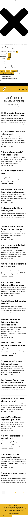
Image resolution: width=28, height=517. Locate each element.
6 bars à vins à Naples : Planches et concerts (13, 474)
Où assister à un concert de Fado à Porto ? (13, 172)
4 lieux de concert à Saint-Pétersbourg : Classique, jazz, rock (13, 283)
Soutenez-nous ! (6, 505)
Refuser (8, 71)
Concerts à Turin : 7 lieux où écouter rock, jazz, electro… (11, 418)
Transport (21, 507)
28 (23, 492)
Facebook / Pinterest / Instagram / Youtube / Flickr (14, 510)
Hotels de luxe (12, 507)
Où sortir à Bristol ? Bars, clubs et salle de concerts (13, 133)
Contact (17, 507)
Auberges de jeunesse (19, 505)
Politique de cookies (6, 76)
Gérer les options (6, 62)
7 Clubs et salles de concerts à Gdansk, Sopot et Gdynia (12, 153)
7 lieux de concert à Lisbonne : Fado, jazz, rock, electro (12, 362)
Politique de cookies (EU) (14, 508)
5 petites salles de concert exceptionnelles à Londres (10, 455)
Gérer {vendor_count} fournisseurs (10, 66)
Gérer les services (6, 64)
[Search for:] (25, 89)
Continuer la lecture (7, 126)
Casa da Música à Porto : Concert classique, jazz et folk (12, 399)
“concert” (16, 106)
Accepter (3, 71)
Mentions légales (22, 508)
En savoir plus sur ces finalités (9, 67)
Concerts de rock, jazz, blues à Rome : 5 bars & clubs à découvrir (13, 190)
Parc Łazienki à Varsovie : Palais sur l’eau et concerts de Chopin (12, 381)
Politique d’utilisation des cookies (9, 78)
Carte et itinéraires (5, 508)
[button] (14, 22)
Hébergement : (12, 505)
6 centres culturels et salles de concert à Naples (12, 437)
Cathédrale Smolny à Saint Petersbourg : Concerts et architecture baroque (10, 322)
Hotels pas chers (6, 507)
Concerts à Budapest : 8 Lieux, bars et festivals (13, 302)
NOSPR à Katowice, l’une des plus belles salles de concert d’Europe (13, 114)
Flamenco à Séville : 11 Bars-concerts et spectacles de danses (13, 344)
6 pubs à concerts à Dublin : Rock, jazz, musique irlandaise (13, 246)
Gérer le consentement (6, 515)
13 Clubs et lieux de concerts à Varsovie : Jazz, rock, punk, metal (12, 227)
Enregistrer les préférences (7, 73)
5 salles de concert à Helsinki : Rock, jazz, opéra (12, 209)
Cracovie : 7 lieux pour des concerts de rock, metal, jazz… (14, 265)
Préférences (14, 71)
